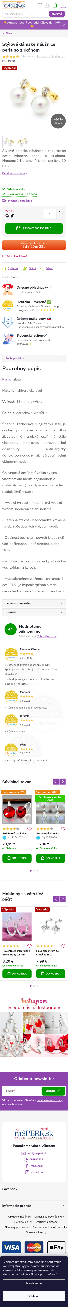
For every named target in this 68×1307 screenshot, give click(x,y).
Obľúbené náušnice (19, 1216)
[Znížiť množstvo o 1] (59, 216)
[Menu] (63, 5)
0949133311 (37, 1159)
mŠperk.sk (37, 1166)
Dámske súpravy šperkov (49, 1216)
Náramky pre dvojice (17, 1227)
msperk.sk (37, 1172)
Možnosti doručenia (20, 200)
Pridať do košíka (37, 228)
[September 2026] (17, 809)
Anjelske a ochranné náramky (49, 1227)
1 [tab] (31, 871)
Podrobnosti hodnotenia (51, 56)
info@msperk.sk (37, 1153)
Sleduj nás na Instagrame (35, 1007)
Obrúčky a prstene (46, 1222)
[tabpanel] (17, 827)
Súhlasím (34, 1296)
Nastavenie (34, 1283)
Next (63, 782)
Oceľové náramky (36, 1232)
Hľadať (57, 14)
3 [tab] (37, 871)
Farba (7, 379)
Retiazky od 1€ (23, 1222)
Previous (56, 782)
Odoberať (53, 1091)
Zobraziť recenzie (46, 636)
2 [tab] (34, 871)
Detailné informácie (13, 173)
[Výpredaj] (17, 926)
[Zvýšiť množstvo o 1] (59, 211)
